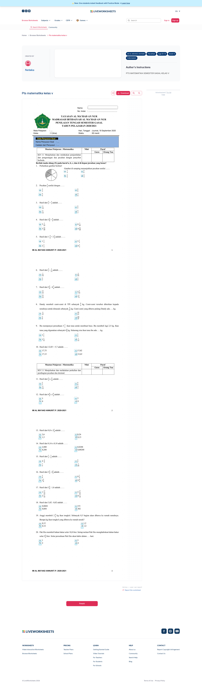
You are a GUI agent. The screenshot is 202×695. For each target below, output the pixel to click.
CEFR (68, 20)
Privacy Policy (160, 681)
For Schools (97, 665)
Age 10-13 (162, 54)
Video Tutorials (98, 653)
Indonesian (131, 58)
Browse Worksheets (30, 20)
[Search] (129, 20)
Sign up (175, 20)
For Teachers (97, 657)
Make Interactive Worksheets (33, 649)
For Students (97, 661)
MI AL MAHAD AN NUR (136, 54)
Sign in (166, 20)
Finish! (82, 603)
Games (82, 20)
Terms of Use (148, 681)
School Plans (68, 653)
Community (133, 653)
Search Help (133, 657)
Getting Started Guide (101, 649)
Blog (130, 661)
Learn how (126, 3)
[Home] (103, 11)
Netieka (29, 70)
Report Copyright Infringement (168, 649)
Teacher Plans (68, 649)
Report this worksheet (133, 590)
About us (132, 649)
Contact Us (161, 653)
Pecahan (151, 54)
